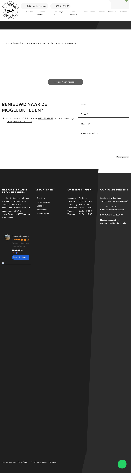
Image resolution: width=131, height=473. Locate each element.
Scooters (41, 198)
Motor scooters (43, 202)
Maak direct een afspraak (64, 81)
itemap (53, 462)
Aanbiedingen (43, 213)
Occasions (41, 205)
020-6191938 (62, 6)
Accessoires (42, 209)
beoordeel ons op (21, 257)
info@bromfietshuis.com (36, 6)
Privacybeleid (41, 462)
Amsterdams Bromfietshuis (20, 236)
